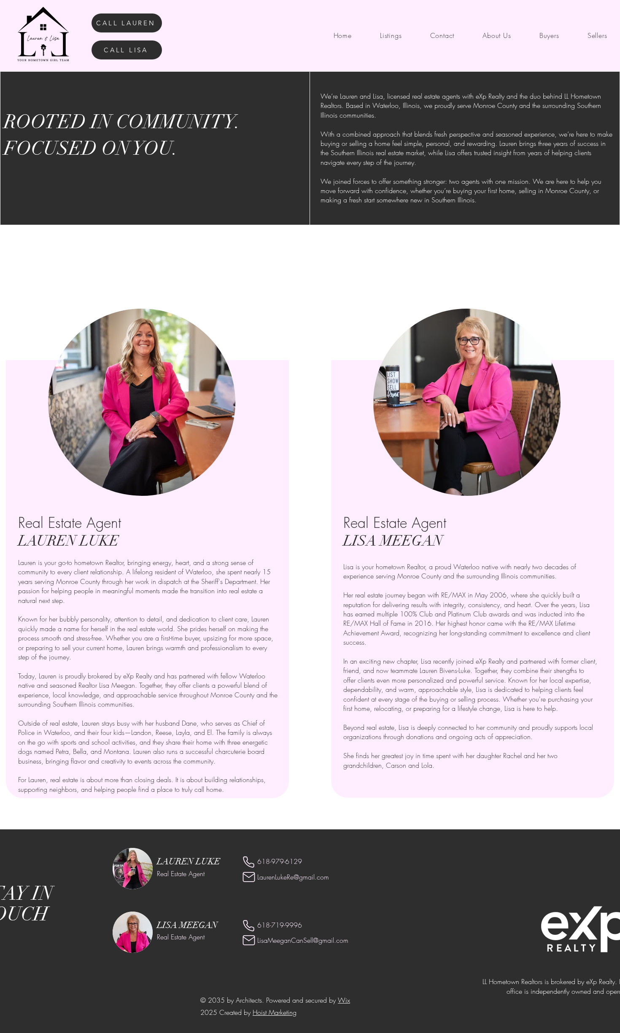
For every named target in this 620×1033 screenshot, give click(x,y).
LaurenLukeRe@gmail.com (293, 877)
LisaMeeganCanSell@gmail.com (302, 940)
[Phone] (248, 862)
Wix (344, 1000)
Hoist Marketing (275, 1012)
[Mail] (248, 877)
